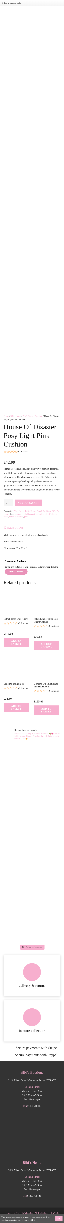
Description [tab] (13, 527)
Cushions (38, 416)
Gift (49, 514)
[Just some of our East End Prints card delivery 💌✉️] (32, 826)
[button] (32, 23)
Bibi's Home (15, 416)
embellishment (29, 514)
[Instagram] (26, 3)
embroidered (41, 514)
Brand (39, 511)
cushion (18, 514)
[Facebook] (31, 3)
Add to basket (28, 503)
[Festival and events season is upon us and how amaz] (32, 926)
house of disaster (16, 516)
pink (26, 516)
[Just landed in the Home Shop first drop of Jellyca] (32, 793)
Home (6, 416)
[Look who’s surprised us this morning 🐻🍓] (32, 893)
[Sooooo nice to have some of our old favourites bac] (32, 759)
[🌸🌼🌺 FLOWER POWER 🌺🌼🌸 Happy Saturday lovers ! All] (32, 859)
